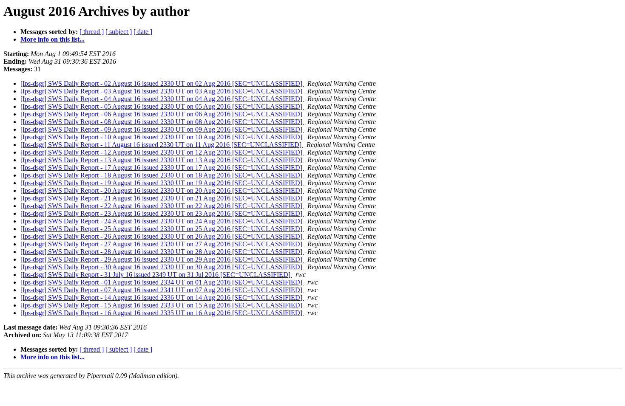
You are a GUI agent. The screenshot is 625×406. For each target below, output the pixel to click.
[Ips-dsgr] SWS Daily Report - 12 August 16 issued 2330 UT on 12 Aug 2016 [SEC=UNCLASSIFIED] (162, 152)
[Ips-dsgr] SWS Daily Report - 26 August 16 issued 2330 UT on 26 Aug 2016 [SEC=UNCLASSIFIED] (162, 236)
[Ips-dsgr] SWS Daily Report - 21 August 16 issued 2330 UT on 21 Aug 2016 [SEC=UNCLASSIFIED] (162, 198)
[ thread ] (92, 31)
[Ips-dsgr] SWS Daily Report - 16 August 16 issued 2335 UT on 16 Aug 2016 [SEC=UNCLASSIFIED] (162, 312)
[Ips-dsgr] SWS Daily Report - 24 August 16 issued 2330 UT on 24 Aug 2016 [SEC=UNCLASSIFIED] (162, 221)
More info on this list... (52, 39)
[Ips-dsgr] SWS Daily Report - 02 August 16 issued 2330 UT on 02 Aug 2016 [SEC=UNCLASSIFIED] (162, 83)
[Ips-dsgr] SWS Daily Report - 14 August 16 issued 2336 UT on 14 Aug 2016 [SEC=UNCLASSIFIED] (162, 297)
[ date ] (143, 31)
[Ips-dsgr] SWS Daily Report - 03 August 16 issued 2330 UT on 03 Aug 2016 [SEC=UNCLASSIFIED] (162, 91)
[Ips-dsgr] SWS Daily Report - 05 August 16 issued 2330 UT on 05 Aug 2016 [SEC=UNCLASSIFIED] (162, 106)
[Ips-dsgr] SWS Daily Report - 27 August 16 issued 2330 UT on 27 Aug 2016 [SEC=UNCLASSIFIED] (162, 244)
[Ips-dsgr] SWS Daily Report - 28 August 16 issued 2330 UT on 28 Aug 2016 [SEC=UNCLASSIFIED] (162, 251)
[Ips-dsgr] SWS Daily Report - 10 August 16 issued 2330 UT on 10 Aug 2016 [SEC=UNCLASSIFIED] (162, 137)
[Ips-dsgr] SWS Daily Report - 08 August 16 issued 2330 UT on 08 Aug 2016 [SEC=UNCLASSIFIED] (162, 121)
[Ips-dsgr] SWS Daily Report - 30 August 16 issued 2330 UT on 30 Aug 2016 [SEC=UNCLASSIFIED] (162, 267)
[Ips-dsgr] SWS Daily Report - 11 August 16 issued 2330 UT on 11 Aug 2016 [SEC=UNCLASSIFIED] (161, 144)
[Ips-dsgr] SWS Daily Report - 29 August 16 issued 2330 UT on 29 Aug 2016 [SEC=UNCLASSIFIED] (162, 259)
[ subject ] (118, 31)
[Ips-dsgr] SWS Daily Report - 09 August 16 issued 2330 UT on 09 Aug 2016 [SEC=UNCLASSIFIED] (162, 129)
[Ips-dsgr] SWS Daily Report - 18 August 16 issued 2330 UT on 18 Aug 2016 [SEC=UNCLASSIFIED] (162, 175)
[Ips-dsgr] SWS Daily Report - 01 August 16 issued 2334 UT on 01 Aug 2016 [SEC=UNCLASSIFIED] (162, 282)
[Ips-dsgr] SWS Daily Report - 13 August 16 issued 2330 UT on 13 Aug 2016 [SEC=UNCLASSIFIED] (162, 160)
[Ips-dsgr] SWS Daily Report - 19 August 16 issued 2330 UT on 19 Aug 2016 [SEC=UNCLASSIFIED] (162, 182)
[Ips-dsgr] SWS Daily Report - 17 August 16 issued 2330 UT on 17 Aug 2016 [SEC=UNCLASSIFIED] (162, 167)
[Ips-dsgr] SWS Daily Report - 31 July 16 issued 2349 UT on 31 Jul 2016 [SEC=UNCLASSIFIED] (156, 274)
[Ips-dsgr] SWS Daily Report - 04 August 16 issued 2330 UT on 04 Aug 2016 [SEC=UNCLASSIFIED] (162, 98)
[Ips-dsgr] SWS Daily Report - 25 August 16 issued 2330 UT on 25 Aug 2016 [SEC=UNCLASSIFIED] (162, 228)
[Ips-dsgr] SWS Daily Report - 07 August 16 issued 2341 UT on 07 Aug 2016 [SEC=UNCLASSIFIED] (162, 289)
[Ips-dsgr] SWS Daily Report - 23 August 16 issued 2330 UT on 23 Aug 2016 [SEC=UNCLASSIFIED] (162, 213)
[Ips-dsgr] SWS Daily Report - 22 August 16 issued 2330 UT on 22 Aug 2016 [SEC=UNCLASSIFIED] (162, 205)
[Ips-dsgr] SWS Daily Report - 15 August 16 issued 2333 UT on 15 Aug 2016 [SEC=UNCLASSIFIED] (162, 305)
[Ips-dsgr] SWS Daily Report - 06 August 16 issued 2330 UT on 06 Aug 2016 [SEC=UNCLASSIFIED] (162, 114)
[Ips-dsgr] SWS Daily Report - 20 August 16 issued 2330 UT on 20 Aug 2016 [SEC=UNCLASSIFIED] (162, 190)
